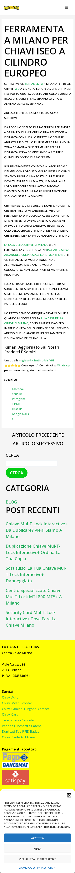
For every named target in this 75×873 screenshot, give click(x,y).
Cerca (12, 455)
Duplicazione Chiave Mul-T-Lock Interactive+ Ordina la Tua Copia (33, 552)
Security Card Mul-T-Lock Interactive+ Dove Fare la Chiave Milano (31, 618)
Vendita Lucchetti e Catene (22, 726)
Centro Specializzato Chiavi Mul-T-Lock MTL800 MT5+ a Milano (34, 596)
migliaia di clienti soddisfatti (36, 360)
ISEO (17, 89)
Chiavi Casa (10, 714)
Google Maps (20, 414)
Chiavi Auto (10, 697)
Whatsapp (63, 365)
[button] (69, 795)
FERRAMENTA (34, 84)
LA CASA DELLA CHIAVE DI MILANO (26, 245)
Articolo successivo (38, 443)
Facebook (18, 389)
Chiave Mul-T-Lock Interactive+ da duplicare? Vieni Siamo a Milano (36, 530)
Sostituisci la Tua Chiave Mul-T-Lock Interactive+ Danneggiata (36, 574)
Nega (37, 848)
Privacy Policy (46, 867)
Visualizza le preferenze (37, 859)
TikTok (16, 404)
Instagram (18, 399)
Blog (11, 502)
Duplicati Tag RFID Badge (20, 731)
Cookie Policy (26, 867)
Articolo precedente (38, 435)
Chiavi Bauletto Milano (18, 737)
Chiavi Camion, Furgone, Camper (25, 709)
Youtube (17, 394)
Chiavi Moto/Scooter (17, 703)
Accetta (37, 838)
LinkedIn (17, 409)
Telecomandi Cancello (18, 720)
